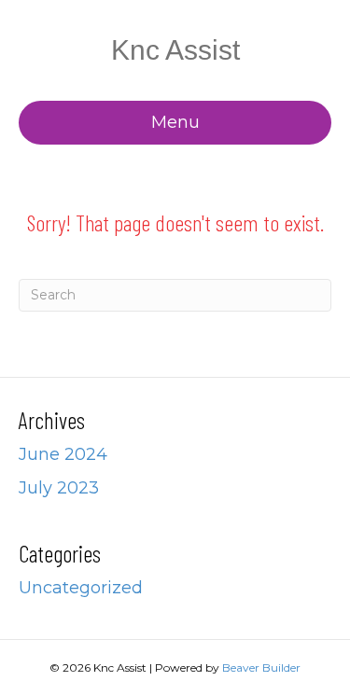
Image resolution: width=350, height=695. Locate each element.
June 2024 (63, 454)
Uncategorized (81, 587)
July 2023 (59, 488)
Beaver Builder (261, 667)
